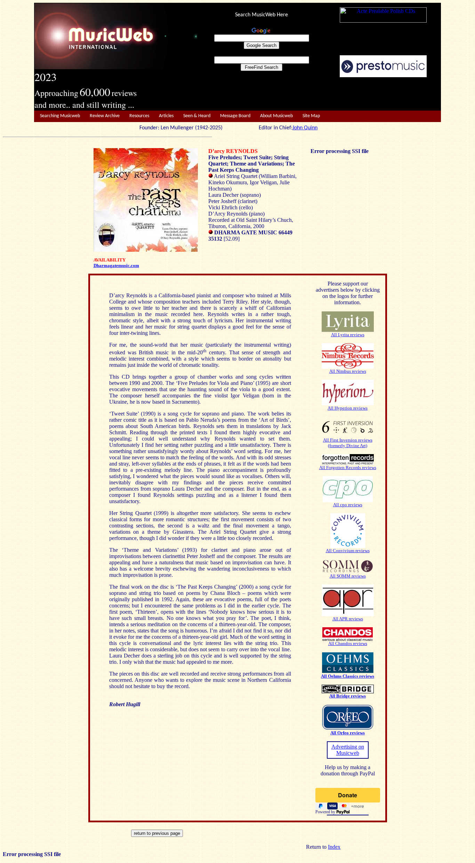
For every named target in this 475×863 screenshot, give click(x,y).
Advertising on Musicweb (347, 750)
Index (334, 847)
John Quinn (304, 128)
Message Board (235, 116)
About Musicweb (276, 116)
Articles (166, 116)
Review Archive (105, 116)
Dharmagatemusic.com (116, 265)
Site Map (311, 116)
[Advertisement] (319, 94)
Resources (139, 116)
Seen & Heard (196, 116)
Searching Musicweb (60, 116)
